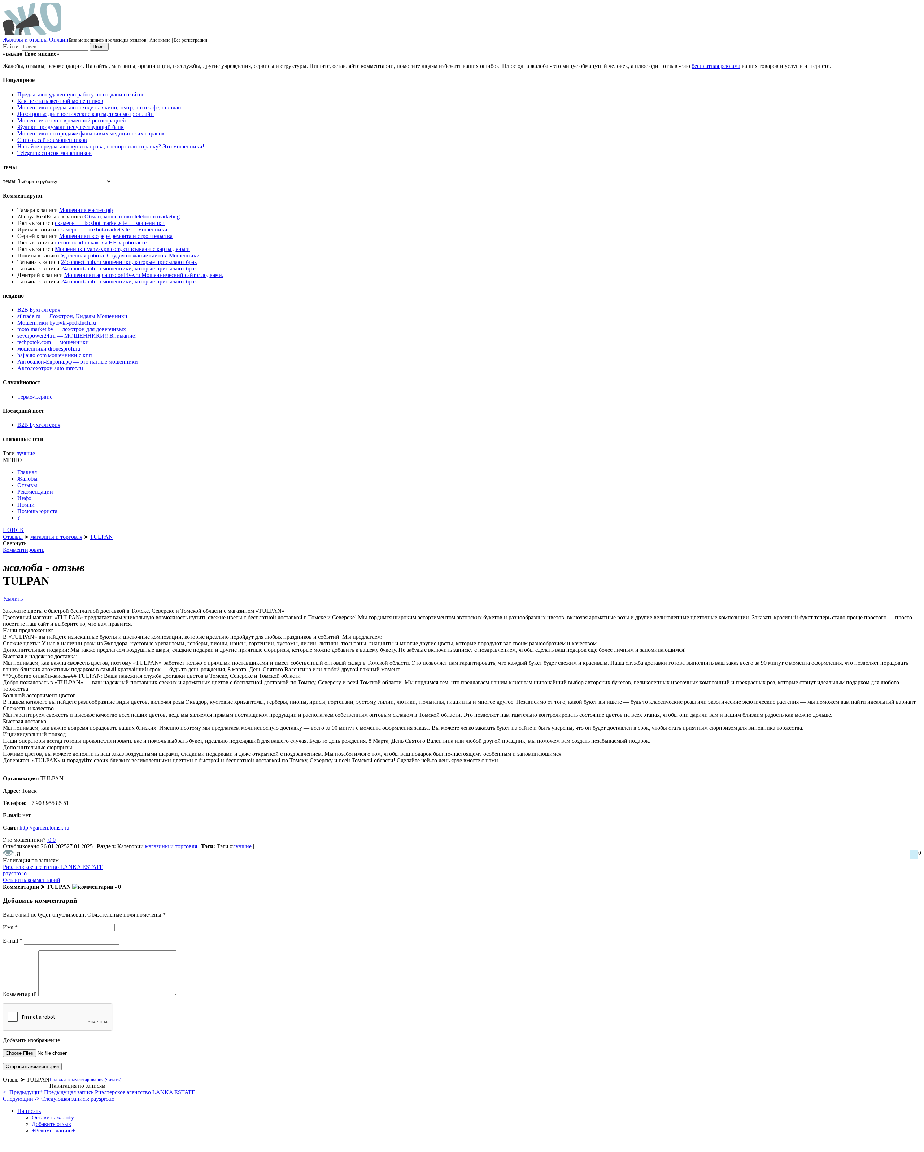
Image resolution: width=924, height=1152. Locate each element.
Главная (27, 472)
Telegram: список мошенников (54, 153)
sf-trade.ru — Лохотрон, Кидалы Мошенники (72, 316)
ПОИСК (13, 530)
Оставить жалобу (53, 1117)
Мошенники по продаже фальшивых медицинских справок (91, 133)
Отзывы (27, 485)
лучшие (25, 453)
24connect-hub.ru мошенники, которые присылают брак (129, 262)
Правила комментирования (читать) (85, 1079)
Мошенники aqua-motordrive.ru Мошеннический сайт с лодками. (143, 275)
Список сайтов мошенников (52, 140)
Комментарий (20, 994)
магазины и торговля (171, 846)
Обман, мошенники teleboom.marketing (132, 216)
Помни (26, 505)
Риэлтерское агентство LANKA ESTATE (53, 867)
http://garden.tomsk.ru (44, 827)
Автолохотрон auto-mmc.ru (50, 368)
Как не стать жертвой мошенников (60, 101)
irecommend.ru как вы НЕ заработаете (101, 242)
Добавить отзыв (51, 1124)
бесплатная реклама (716, 66)
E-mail (12, 940)
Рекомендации (35, 492)
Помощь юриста (37, 511)
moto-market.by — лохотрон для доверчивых (71, 329)
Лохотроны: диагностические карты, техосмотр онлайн (85, 114)
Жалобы (27, 479)
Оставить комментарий (31, 880)
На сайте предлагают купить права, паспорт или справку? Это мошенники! (110, 146)
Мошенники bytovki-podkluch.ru (56, 323)
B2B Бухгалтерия (38, 310)
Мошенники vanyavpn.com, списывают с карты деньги (122, 249)
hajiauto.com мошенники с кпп (54, 355)
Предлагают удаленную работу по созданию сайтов (81, 94)
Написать (29, 1111)
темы (9, 181)
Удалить (13, 599)
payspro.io (15, 873)
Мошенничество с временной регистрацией (71, 120)
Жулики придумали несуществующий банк (70, 127)
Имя (10, 927)
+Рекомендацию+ (53, 1130)
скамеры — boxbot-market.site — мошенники (110, 223)
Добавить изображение (31, 1040)
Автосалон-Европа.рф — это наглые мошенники (77, 362)
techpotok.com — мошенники (53, 342)
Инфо (24, 498)
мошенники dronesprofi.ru (48, 349)
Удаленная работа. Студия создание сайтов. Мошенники (130, 255)
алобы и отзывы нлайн (36, 39)
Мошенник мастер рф (86, 210)
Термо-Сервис (34, 397)
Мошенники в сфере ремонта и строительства (116, 236)
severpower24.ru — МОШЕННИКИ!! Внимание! (77, 336)
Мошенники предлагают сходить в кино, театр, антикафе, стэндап (99, 107)
